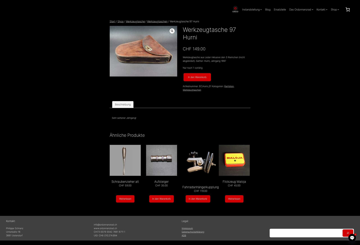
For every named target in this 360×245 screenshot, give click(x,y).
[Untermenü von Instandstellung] (261, 9)
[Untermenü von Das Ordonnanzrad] (312, 9)
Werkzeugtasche (135, 21)
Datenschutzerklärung (193, 231)
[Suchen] (348, 233)
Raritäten (229, 86)
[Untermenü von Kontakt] (327, 9)
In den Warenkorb (197, 77)
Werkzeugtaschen (157, 21)
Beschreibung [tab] (123, 104)
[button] (172, 30)
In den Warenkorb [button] (161, 198)
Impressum (187, 228)
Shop (121, 21)
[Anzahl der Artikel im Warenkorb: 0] (347, 9)
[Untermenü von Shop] (338, 9)
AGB (184, 235)
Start (112, 21)
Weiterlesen (125, 198)
